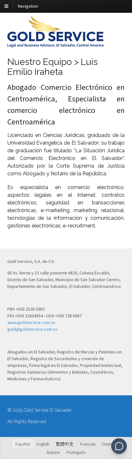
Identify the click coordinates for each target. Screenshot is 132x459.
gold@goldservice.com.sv (32, 329)
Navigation (28, 6)
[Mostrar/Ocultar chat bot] (119, 446)
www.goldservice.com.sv (31, 322)
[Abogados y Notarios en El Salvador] (55, 44)
